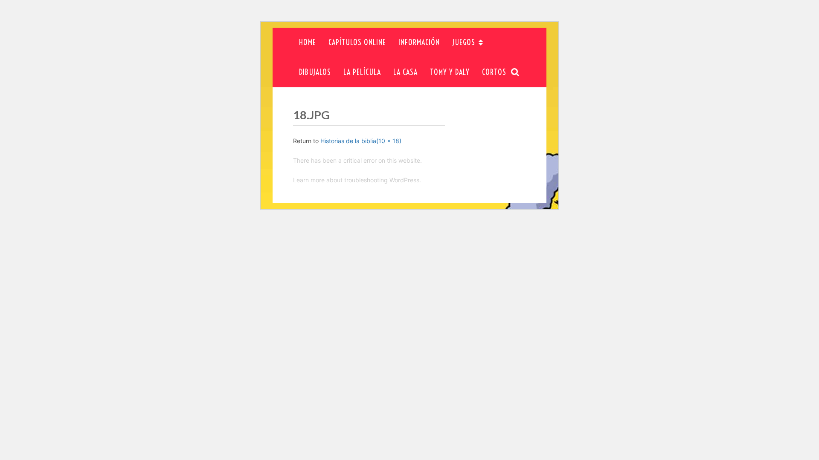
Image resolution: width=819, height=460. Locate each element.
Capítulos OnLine (357, 42)
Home (307, 42)
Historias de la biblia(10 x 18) (360, 140)
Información (419, 42)
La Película (362, 72)
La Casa (405, 72)
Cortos (494, 72)
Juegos (463, 42)
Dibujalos (315, 72)
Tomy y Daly (450, 72)
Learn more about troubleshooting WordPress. (357, 180)
